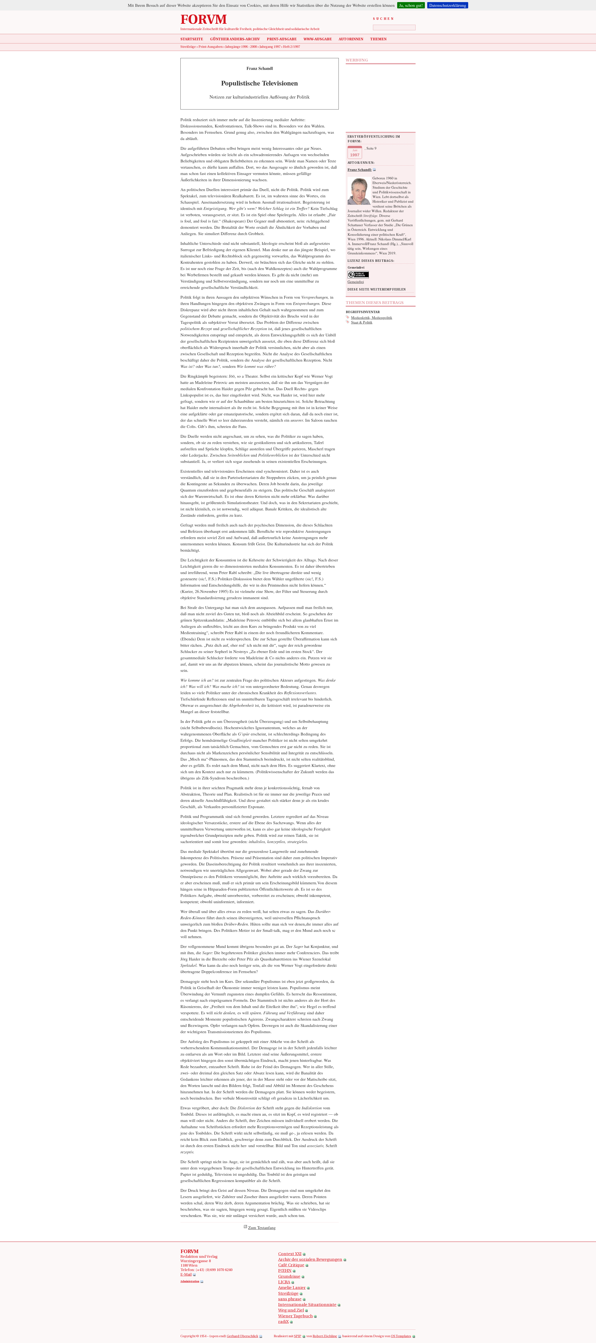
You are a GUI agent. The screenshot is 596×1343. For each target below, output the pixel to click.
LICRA (284, 1282)
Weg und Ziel (291, 1311)
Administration (189, 1281)
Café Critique (291, 1265)
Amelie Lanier (292, 1288)
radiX (283, 1322)
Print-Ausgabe (282, 39)
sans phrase (289, 1299)
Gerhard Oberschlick (242, 1336)
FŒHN (284, 1271)
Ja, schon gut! (411, 5)
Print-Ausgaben (211, 47)
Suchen (384, 19)
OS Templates (401, 1336)
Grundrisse (289, 1277)
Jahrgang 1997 (270, 47)
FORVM (203, 20)
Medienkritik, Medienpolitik (371, 317)
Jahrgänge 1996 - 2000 (241, 47)
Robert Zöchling (325, 1336)
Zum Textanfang (262, 1227)
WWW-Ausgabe (318, 39)
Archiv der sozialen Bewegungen (310, 1260)
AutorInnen (351, 39)
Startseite (191, 39)
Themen (378, 39)
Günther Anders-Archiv (235, 39)
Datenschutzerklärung (447, 5)
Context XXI (289, 1254)
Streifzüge (188, 47)
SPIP (297, 1336)
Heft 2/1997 (291, 47)
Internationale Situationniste (307, 1305)
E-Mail (186, 1275)
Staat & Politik (361, 322)
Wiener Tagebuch (295, 1316)
